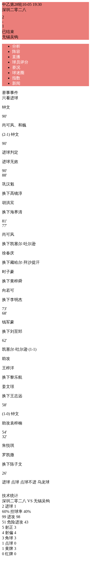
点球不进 (28, 482)
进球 (6, 482)
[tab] (50, 46)
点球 (15, 482)
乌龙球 (43, 482)
